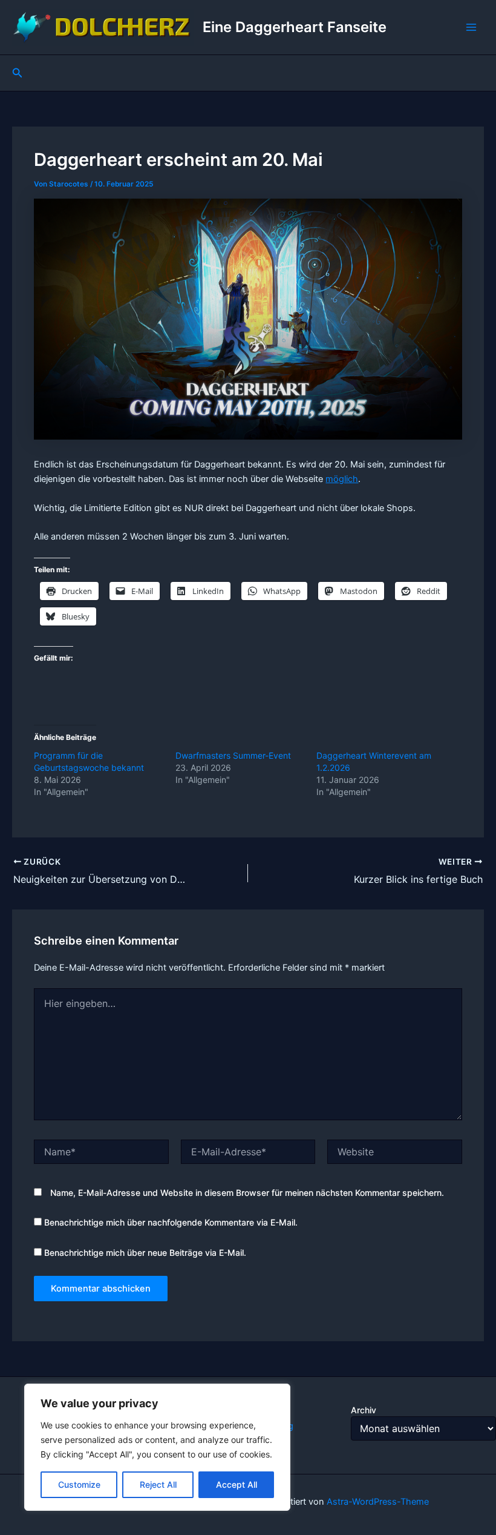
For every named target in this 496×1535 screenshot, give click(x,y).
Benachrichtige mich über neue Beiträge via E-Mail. (145, 1252)
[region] (157, 1447)
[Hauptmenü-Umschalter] (471, 27)
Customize (79, 1484)
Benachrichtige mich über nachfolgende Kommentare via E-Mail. (171, 1222)
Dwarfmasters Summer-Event (233, 755)
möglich (341, 479)
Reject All (158, 1484)
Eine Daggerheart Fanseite (295, 27)
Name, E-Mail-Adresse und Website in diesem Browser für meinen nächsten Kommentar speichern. (247, 1192)
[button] (17, 73)
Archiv (363, 1410)
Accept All (236, 1484)
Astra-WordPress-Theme (378, 1501)
